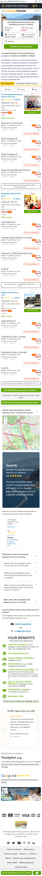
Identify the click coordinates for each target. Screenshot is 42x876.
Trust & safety (12, 862)
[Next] (40, 82)
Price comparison (7, 83)
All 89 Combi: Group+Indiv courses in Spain (20, 402)
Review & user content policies (24, 858)
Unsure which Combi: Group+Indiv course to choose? (20, 611)
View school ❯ (32, 112)
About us (23, 854)
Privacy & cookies (10, 854)
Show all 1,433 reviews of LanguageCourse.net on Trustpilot (20, 765)
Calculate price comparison (21, 47)
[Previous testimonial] (4, 728)
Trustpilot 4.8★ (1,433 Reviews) (16, 6)
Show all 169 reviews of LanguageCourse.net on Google (19, 781)
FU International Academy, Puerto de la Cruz (12, 543)
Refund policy (29, 849)
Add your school (21, 867)
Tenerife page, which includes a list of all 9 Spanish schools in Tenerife (20, 491)
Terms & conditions (14, 849)
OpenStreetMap (35, 449)
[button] (2, 2)
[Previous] (2, 82)
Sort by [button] (22, 89)
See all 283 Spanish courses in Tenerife (20, 390)
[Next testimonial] (37, 728)
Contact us (32, 854)
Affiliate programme (26, 862)
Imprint (8, 858)
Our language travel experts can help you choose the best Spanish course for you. (21, 617)
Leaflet (27, 449)
